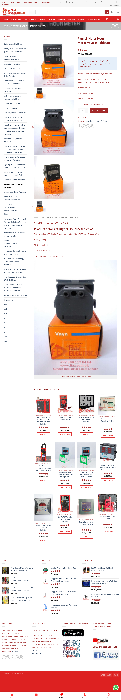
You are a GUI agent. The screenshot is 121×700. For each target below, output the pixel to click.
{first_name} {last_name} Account (80, 2)
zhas (5, 313)
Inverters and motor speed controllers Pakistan (14, 158)
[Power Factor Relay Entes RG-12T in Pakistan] (43, 507)
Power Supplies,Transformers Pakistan (13, 243)
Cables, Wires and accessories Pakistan (12, 57)
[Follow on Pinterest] (21, 657)
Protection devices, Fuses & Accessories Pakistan (15, 252)
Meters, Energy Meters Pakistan (29, 26)
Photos (51, 19)
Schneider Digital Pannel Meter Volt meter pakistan (86, 474)
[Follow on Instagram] (8, 657)
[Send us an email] (17, 657)
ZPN (5, 336)
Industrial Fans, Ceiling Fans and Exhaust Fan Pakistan (15, 118)
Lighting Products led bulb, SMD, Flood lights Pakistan (14, 166)
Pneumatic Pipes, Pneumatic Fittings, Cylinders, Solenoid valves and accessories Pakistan (15, 223)
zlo (5, 323)
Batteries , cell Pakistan (13, 44)
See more (15, 651)
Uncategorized (9, 300)
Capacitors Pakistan (12, 64)
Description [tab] (39, 217)
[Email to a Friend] (88, 126)
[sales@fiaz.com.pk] (107, 19)
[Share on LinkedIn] (92, 126)
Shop (59, 2)
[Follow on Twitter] (12, 657)
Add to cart (98, 110)
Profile (42, 19)
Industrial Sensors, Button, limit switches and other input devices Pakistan (14, 149)
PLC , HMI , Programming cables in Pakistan (11, 207)
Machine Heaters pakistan (14, 180)
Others (6, 214)
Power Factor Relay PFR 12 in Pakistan (86, 523)
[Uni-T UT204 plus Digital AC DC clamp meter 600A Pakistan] (43, 452)
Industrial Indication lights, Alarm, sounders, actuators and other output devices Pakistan (14, 129)
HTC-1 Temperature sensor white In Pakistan (86, 419)
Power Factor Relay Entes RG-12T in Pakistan (43, 528)
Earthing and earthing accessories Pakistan (12, 97)
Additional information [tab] (57, 217)
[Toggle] (22, 206)
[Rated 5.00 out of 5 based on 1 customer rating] (98, 50)
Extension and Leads (12, 103)
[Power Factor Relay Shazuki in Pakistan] (107, 404)
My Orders (104, 2)
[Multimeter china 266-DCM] (107, 503)
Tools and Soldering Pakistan (15, 295)
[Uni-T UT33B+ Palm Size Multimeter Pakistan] (65, 503)
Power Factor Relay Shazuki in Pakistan (108, 420)
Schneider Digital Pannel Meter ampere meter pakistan (65, 474)
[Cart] (118, 11)
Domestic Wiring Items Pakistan (13, 89)
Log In (113, 2)
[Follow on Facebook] (4, 657)
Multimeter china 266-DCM (108, 518)
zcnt (5, 309)
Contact (72, 19)
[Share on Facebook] (80, 126)
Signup (96, 2)
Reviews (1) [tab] (73, 217)
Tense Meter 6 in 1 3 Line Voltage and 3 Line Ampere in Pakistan (107, 467)
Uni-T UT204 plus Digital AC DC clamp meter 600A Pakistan (43, 468)
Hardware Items (10, 108)
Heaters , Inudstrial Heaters (15, 112)
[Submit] (107, 12)
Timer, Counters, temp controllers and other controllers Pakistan (13, 287)
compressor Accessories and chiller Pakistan (15, 74)
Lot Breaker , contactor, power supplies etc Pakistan (15, 173)
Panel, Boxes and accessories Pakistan (12, 198)
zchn (5, 304)
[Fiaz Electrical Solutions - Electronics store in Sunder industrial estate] (14, 12)
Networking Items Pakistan (15, 192)
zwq (5, 341)
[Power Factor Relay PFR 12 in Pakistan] (86, 506)
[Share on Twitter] (84, 126)
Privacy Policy (93, 19)
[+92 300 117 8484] (118, 19)
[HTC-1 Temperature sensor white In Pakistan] (86, 403)
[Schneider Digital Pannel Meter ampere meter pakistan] (65, 455)
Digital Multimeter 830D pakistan (65, 418)
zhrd (5, 318)
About (81, 19)
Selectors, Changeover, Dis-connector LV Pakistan (15, 270)
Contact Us (36, 650)
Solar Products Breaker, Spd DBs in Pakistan (15, 278)
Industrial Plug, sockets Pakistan (13, 140)
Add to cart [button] (43, 434)
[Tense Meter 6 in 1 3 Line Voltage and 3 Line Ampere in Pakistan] (107, 451)
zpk (5, 332)
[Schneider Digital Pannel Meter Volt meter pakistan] (86, 455)
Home (5, 19)
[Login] (111, 11)
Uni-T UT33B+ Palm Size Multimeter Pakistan (65, 519)
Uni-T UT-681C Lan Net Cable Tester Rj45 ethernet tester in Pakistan (43, 420)
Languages (114, 5)
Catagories (16, 19)
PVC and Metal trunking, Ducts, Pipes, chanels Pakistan (14, 261)
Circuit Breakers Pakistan (14, 68)
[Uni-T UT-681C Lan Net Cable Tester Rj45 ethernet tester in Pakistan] (43, 403)
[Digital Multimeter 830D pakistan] (65, 403)
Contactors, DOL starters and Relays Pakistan (14, 82)
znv (5, 327)
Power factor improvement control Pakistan (14, 234)
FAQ (65, 2)
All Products (30, 19)
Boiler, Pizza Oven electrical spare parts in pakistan (15, 50)
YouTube (61, 19)
